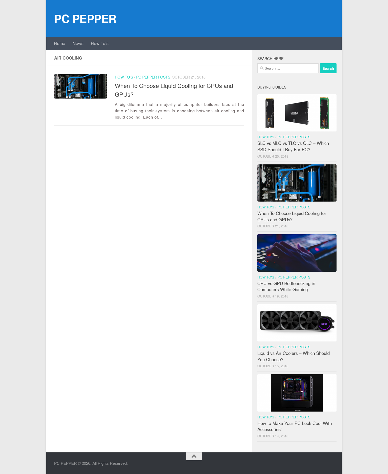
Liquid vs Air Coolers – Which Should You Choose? (293, 356)
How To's (124, 77)
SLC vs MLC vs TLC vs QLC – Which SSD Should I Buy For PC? (293, 146)
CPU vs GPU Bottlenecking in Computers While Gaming (286, 286)
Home (59, 43)
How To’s (99, 43)
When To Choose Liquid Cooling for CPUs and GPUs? (291, 216)
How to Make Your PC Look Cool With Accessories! (294, 426)
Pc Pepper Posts (153, 77)
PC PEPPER (85, 18)
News (78, 43)
